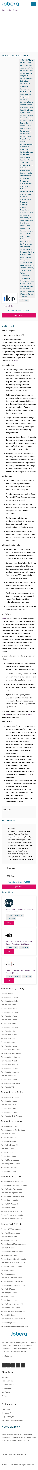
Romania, (28, 239)
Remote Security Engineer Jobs (12, 1304)
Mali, (28, 186)
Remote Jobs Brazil (8, 1005)
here (7, 714)
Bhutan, (22, 84)
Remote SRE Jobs (8, 1315)
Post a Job (6, 1409)
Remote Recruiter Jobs (9, 1200)
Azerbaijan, (29, 70)
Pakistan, (23, 228)
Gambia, (28, 133)
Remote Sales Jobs (8, 1171)
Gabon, (22, 133)
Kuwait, (27, 168)
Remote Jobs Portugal (9, 1065)
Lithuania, (28, 176)
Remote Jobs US (7, 994)
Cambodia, (23, 99)
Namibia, (30, 212)
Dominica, (29, 118)
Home (4, 10)
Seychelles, (29, 249)
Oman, (28, 226)
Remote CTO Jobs (8, 1248)
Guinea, (30, 144)
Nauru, (22, 215)
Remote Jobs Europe (9, 1101)
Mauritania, (29, 191)
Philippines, (28, 233)
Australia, (30, 68)
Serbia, (22, 249)
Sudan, (27, 260)
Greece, (27, 139)
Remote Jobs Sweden (9, 1080)
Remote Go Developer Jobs (11, 1267)
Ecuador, (23, 123)
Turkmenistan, (25, 275)
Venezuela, (30, 291)
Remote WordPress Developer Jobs (14, 1326)
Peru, (22, 233)
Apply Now (18, 315)
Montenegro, (24, 204)
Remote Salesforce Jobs (10, 1308)
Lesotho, (29, 173)
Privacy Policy (7, 1454)
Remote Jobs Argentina (9, 997)
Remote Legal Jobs (8, 1156)
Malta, (22, 189)
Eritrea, (29, 126)
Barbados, (23, 78)
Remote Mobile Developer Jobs (13, 1285)
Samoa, (29, 241)
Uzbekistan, (27, 289)
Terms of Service (19, 1454)
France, (28, 131)
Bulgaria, (23, 94)
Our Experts (6, 1392)
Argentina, (29, 65)
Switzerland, (24, 265)
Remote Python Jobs (9, 1293)
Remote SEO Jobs (8, 1208)
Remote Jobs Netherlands (10, 1050)
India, (27, 155)
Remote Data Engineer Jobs (11, 1193)
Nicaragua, (29, 220)
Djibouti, (23, 118)
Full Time (25, 300)
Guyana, (23, 149)
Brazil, (30, 91)
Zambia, (30, 294)
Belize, (22, 81)
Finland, (22, 131)
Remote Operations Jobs (10, 1164)
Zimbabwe (23, 297)
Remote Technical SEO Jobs (11, 1211)
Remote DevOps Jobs (9, 1255)
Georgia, (23, 136)
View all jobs (8, 306)
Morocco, (23, 207)
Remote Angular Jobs (9, 1240)
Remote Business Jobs (9, 1126)
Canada (17, 976)
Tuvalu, (22, 278)
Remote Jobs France (8, 1024)
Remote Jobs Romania (9, 1068)
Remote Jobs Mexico (9, 1046)
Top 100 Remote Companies (12, 1421)
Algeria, (22, 62)
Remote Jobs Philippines (10, 1057)
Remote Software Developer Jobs (13, 1311)
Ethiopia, (29, 128)
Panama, (23, 231)
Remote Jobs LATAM (9, 1112)
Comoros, (30, 107)
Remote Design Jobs (9, 1138)
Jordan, (27, 162)
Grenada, (23, 141)
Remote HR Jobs (7, 1149)
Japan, (22, 162)
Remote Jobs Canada (9, 1009)
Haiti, (27, 149)
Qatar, (22, 239)
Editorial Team (7, 1388)
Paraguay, (30, 231)
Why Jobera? (6, 1413)
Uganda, (28, 278)
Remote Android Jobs (9, 1237)
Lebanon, (23, 173)
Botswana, (23, 91)
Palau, (29, 228)
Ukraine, (23, 281)
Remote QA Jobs (7, 1296)
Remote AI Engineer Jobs (10, 1233)
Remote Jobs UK (7, 1087)
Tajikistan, (23, 268)
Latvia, (30, 170)
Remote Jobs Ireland (9, 1035)
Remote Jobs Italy (8, 1038)
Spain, (27, 257)
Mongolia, (23, 202)
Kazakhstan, (24, 165)
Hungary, (30, 152)
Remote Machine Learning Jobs (12, 1281)
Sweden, (30, 262)
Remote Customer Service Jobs (13, 1130)
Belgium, (30, 78)
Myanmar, (23, 212)
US (21, 915)
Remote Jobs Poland (9, 1061)
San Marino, (24, 244)
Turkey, (22, 273)
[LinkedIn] (8, 1365)
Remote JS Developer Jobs (11, 1278)
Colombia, (23, 107)
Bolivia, (28, 84)
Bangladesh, (24, 76)
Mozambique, (24, 210)
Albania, (30, 60)
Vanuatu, (23, 291)
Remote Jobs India (8, 1031)
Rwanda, (23, 241)
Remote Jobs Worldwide (10, 1097)
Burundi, (27, 97)
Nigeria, (26, 223)
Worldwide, (24, 294)
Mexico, (29, 194)
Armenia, (23, 68)
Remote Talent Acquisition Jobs (13, 1219)
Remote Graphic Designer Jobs (12, 1197)
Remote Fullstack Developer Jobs (13, 1263)
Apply (9, 923)
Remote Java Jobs (8, 1274)
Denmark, (30, 115)
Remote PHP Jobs (8, 1289)
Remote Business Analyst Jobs (12, 1181)
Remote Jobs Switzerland (10, 1083)
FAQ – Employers (8, 1417)
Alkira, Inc (31, 714)
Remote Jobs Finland (9, 1020)
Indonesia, (23, 157)
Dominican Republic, (27, 120)
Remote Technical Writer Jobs (12, 1215)
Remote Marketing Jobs (10, 1160)
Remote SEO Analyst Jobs (11, 1204)
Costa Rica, (24, 110)
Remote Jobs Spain (8, 1076)
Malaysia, (29, 183)
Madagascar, (24, 181)
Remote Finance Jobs (9, 1141)
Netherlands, (24, 218)
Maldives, (23, 186)
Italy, (25, 160)
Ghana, (22, 139)
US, (21, 289)
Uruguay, (30, 286)
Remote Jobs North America (11, 1116)
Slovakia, (31, 252)
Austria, (22, 70)
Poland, (22, 236)
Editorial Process (8, 1385)
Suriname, (23, 262)
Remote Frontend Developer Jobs (13, 1259)
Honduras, (23, 152)
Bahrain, (30, 73)
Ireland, (29, 157)
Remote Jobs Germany (9, 1027)
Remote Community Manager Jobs (14, 1185)
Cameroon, (24, 102)
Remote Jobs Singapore (10, 1072)
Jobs (9, 10)
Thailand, (23, 270)
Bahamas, (23, 73)
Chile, (26, 105)
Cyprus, (22, 112)
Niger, (22, 223)
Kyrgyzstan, (24, 170)
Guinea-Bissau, (25, 147)
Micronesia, (24, 197)
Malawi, (22, 183)
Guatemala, (24, 144)
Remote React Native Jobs (11, 1300)
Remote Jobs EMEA (8, 1109)
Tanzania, (30, 268)
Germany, (29, 136)
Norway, (23, 226)
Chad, (22, 105)
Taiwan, (31, 265)
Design (15, 10)
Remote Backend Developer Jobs (13, 1244)
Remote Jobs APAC (8, 1105)
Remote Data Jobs (8, 1134)
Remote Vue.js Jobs (8, 1323)
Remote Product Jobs (9, 1167)
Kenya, (31, 165)
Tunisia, (29, 270)
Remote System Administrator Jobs (14, 1319)
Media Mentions (8, 1381)
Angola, (22, 65)
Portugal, (29, 236)
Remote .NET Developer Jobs (12, 1229)
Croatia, (30, 110)
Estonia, (23, 128)
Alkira (4, 618)
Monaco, (29, 199)
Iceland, (22, 155)
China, (30, 105)
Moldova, (23, 199)
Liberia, (22, 176)
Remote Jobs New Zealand (11, 1053)
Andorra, (28, 62)
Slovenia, (23, 254)
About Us (5, 1377)
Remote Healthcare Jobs (10, 1145)
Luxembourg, (24, 178)
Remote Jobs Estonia (9, 1016)
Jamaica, (31, 160)
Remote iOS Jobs (7, 1270)
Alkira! (16, 361)
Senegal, (28, 247)
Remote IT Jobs (7, 1153)
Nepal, (27, 215)
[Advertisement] (19, 32)
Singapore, (23, 252)
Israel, (22, 160)
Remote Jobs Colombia (9, 1012)
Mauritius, (23, 194)
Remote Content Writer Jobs (11, 1189)
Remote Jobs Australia (9, 1001)
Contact (4, 1396)
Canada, (30, 102)
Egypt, (28, 123)
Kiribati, (22, 168)
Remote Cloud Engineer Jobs (12, 1252)
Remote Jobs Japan (8, 1042)
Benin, (27, 81)
